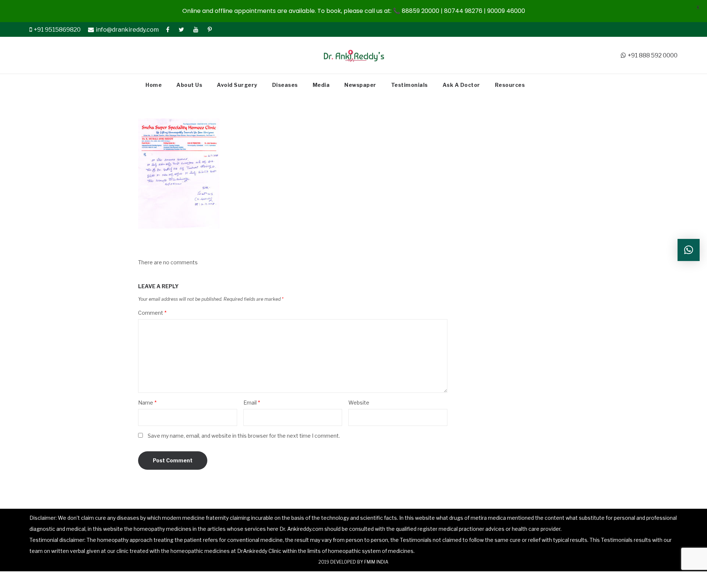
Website (358, 402)
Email (251, 402)
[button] (689, 250)
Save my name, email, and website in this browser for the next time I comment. (244, 436)
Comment (152, 313)
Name (147, 402)
